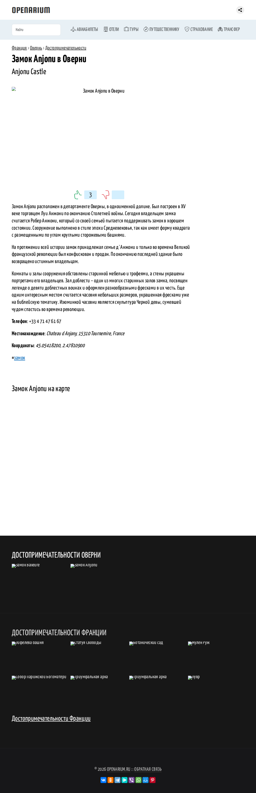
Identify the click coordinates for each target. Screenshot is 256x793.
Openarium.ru (118, 769)
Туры (133, 29)
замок (19, 357)
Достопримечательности (65, 48)
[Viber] (131, 780)
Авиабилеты (87, 29)
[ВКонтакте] (103, 780)
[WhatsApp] (139, 780)
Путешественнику (163, 29)
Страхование (201, 29)
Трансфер (231, 29)
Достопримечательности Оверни (56, 555)
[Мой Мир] (145, 780)
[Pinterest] (153, 780)
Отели (113, 29)
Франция (19, 48)
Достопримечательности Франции (51, 718)
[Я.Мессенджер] (125, 780)
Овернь (36, 48)
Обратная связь (148, 769)
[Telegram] (117, 780)
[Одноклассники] (111, 780)
